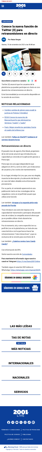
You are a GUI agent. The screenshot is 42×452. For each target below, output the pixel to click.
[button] (9, 74)
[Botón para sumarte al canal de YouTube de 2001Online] (35, 81)
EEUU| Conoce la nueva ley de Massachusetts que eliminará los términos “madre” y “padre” (17, 120)
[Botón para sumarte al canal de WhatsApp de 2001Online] (28, 81)
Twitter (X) (21, 343)
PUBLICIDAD (27, 434)
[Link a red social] (8, 422)
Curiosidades (7, 21)
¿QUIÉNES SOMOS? (13, 439)
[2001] (21, 6)
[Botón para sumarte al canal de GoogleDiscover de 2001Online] (21, 277)
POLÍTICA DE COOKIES (12, 434)
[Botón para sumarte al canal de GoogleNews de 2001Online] (21, 287)
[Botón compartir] (4, 74)
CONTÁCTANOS (28, 439)
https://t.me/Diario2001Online (28, 261)
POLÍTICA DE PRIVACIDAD (31, 429)
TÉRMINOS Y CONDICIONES (10, 429)
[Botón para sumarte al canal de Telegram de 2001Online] (32, 81)
